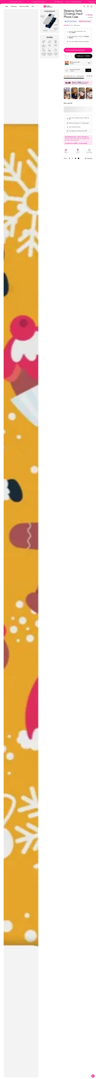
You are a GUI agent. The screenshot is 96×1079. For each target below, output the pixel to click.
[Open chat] (92, 1075)
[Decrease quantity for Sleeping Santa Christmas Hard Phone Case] (65, 56)
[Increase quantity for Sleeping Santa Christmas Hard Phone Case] (71, 56)
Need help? (89, 158)
